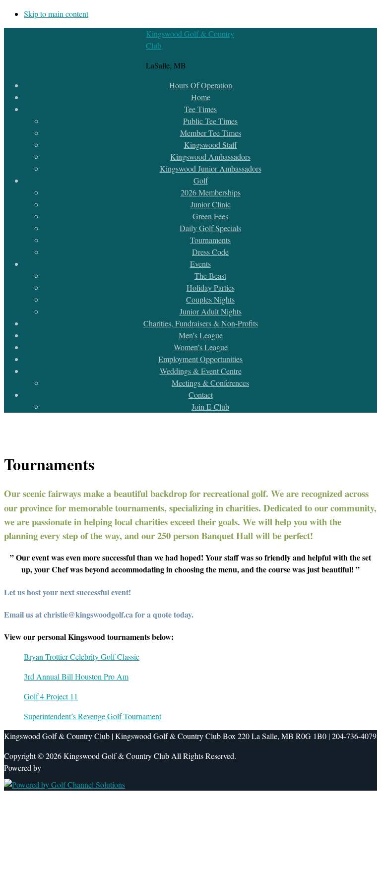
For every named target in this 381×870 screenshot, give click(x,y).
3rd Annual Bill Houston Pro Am (76, 676)
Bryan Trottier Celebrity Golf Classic (81, 656)
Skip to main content (56, 13)
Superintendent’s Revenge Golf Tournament (92, 716)
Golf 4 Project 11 (51, 696)
